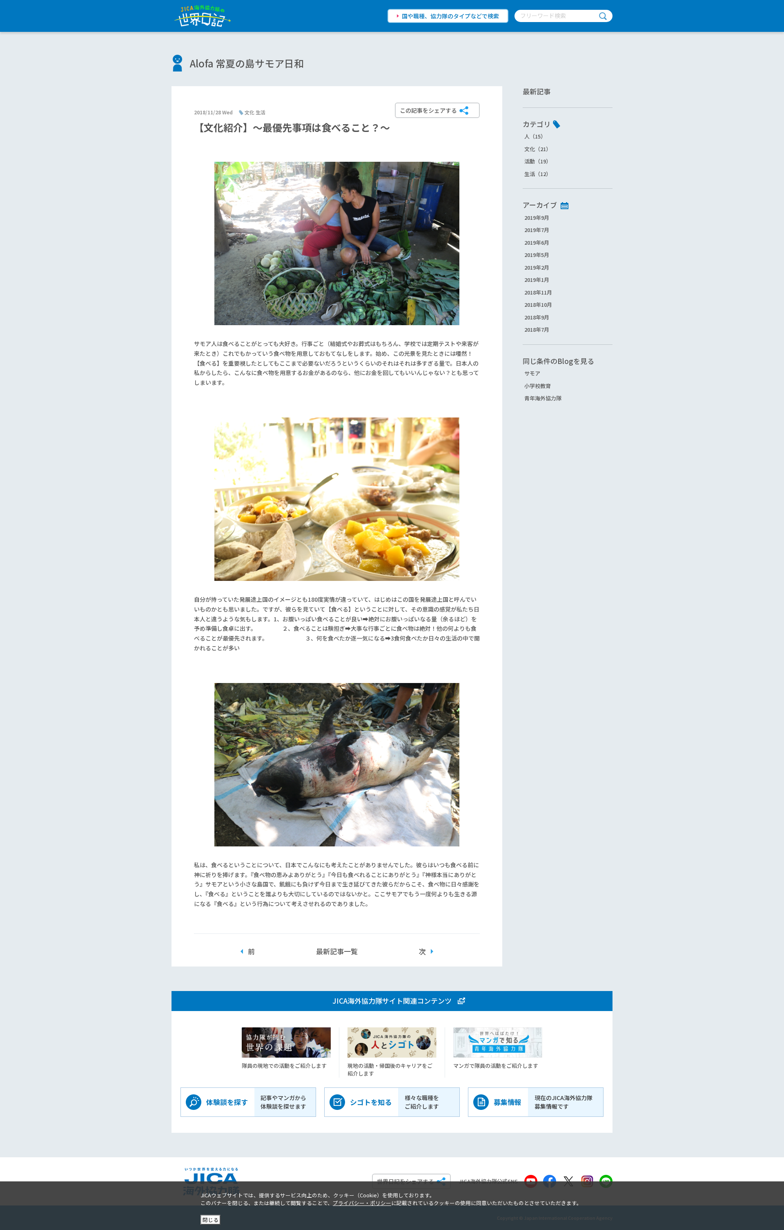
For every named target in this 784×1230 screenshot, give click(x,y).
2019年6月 (536, 242)
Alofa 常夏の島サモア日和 (247, 63)
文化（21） (537, 149)
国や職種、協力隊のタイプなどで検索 (450, 16)
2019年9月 (536, 217)
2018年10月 (538, 304)
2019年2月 (536, 267)
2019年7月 (536, 230)
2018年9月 (536, 317)
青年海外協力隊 (542, 398)
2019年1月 (536, 280)
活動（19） (537, 161)
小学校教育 (537, 386)
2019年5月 (536, 255)
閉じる (210, 1219)
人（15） (535, 136)
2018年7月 (536, 329)
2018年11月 (538, 292)
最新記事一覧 (337, 951)
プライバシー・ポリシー (362, 1203)
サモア (532, 373)
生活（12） (537, 174)
